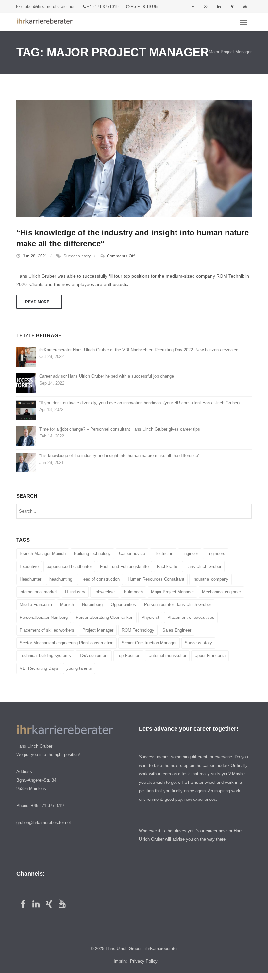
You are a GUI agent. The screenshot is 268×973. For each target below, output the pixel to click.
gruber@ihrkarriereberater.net (47, 6)
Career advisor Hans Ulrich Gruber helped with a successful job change (106, 376)
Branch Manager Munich (43, 553)
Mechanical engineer (221, 591)
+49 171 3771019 (103, 6)
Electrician (163, 553)
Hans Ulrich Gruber (203, 566)
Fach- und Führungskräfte (124, 566)
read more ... (39, 302)
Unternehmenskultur (167, 655)
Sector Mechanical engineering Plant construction (66, 642)
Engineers (215, 553)
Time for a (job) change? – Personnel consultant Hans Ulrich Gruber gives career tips (119, 429)
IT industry (75, 591)
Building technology (92, 553)
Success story (77, 256)
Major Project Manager (172, 591)
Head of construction (100, 579)
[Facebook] (192, 6)
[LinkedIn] (219, 6)
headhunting (60, 579)
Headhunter (30, 579)
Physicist (150, 617)
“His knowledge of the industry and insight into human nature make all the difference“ (119, 455)
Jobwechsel (104, 591)
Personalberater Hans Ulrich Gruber (177, 604)
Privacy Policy (144, 961)
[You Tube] (245, 6)
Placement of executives (190, 617)
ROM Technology (138, 630)
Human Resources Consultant (156, 579)
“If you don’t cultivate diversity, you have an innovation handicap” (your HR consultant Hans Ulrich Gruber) (139, 402)
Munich (67, 604)
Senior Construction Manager (149, 642)
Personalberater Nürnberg (44, 617)
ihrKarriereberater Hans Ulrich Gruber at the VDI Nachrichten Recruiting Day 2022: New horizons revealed (138, 349)
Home (198, 52)
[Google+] (205, 6)
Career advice (132, 553)
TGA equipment (94, 655)
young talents (79, 668)
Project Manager (97, 630)
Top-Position (128, 655)
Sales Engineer (176, 630)
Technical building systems (45, 655)
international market (38, 591)
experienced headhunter (69, 566)
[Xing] (232, 6)
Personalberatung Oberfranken (104, 617)
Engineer (189, 553)
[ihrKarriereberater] (49, 22)
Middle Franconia (36, 604)
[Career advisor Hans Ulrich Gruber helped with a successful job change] (26, 383)
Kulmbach (133, 591)
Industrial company (210, 579)
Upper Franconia (210, 655)
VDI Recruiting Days (39, 668)
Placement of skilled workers (47, 630)
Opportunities (123, 604)
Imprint (120, 961)
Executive (29, 566)
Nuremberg (92, 604)
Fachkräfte (167, 566)
